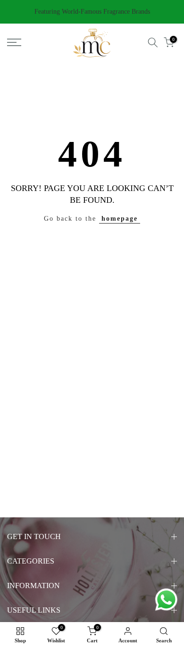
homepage (119, 218)
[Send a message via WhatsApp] (166, 600)
